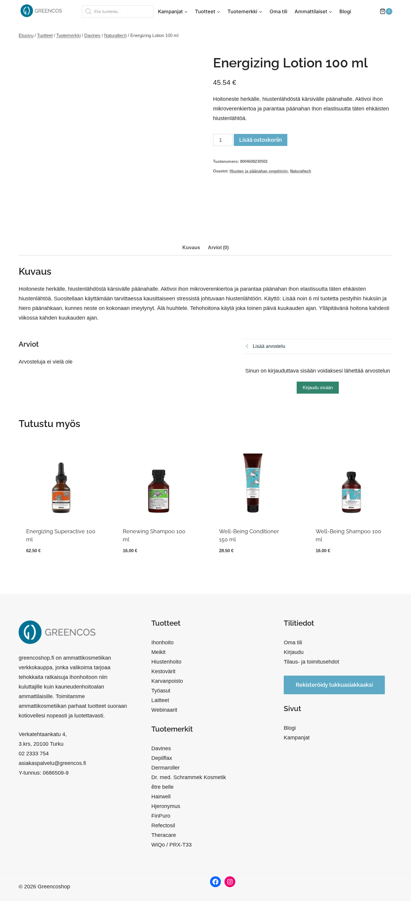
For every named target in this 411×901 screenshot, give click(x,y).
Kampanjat (297, 738)
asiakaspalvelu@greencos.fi (52, 763)
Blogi (345, 11)
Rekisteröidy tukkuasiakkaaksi (334, 685)
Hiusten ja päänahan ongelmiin (259, 171)
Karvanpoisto (167, 681)
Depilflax (161, 758)
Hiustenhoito (166, 662)
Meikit (158, 652)
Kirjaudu (294, 652)
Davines (161, 748)
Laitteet (160, 700)
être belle (162, 787)
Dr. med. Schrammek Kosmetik (188, 777)
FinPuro (160, 816)
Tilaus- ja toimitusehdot (311, 662)
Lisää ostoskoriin (260, 140)
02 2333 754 (34, 754)
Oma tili (278, 11)
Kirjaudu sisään (318, 387)
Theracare (163, 835)
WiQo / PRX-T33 (171, 845)
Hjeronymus (165, 806)
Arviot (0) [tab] (218, 247)
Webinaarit (164, 710)
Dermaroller (165, 768)
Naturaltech (300, 171)
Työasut (160, 691)
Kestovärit (163, 671)
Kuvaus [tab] (191, 247)
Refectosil (163, 825)
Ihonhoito (162, 642)
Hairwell (161, 797)
